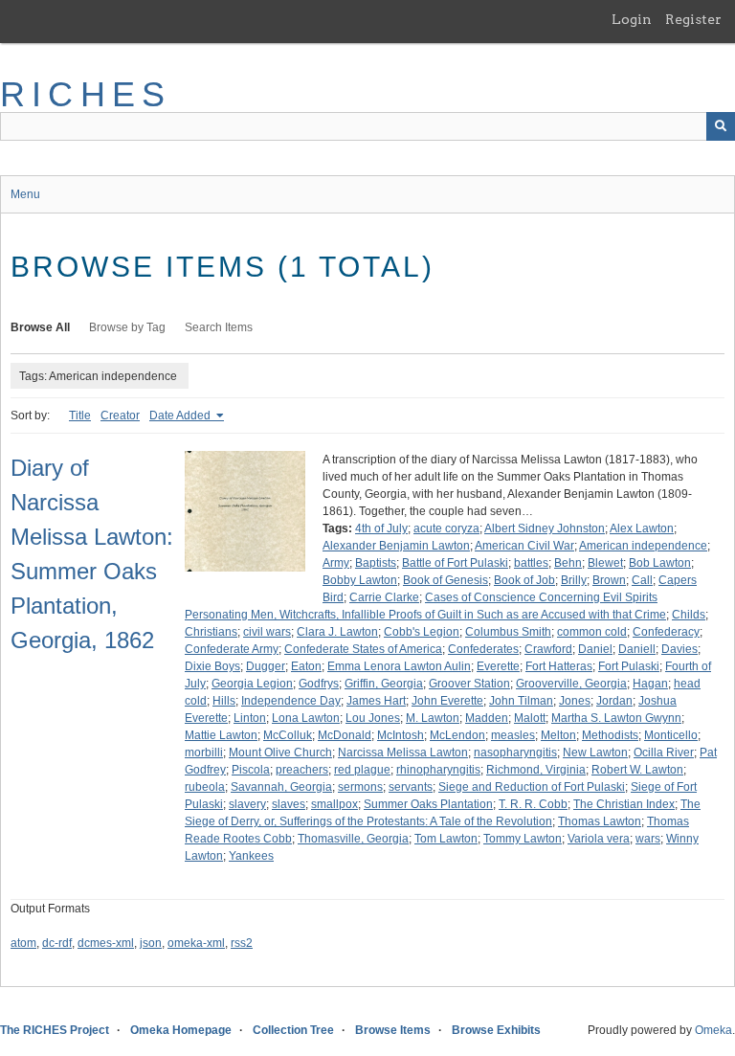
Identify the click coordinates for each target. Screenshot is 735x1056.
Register (693, 19)
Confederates (483, 649)
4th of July (381, 528)
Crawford (548, 649)
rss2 (242, 943)
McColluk (287, 735)
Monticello (671, 735)
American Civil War (524, 545)
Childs (688, 614)
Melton (558, 735)
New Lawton (595, 752)
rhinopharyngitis (438, 769)
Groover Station (469, 683)
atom (23, 943)
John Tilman (521, 701)
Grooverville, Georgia (571, 683)
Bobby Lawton (360, 580)
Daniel (595, 649)
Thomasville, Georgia (353, 838)
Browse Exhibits (496, 1030)
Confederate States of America (363, 649)
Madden (486, 718)
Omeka (713, 1030)
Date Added (181, 415)
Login (632, 19)
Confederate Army (231, 649)
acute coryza (446, 528)
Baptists (375, 563)
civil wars (267, 632)
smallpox (334, 804)
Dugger (265, 666)
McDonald (344, 735)
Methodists (610, 735)
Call (642, 580)
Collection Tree (293, 1030)
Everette (498, 666)
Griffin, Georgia (384, 683)
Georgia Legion (252, 683)
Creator (120, 415)
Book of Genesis (445, 580)
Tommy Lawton (522, 838)
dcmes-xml (106, 943)
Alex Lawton (642, 528)
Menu (25, 194)
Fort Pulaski (628, 666)
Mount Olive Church (280, 752)
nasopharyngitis (515, 752)
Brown (609, 580)
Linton (250, 718)
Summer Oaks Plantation (428, 804)
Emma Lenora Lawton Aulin (399, 666)
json (151, 943)
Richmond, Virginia (536, 769)
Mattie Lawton (221, 735)
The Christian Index (624, 804)
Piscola (251, 769)
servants (411, 787)
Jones (574, 701)
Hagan (650, 683)
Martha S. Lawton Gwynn (616, 718)
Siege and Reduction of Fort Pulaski (531, 787)
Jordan (614, 701)
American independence (643, 545)
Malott (530, 718)
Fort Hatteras (558, 666)
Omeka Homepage (181, 1030)
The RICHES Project (54, 1030)
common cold (592, 632)
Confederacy (666, 632)
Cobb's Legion (421, 632)
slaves (288, 804)
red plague (362, 769)
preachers (302, 769)
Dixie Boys (212, 666)
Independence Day (291, 701)
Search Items (219, 327)
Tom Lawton (446, 838)
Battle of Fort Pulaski (455, 563)
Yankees (251, 856)
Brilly (574, 580)
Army (336, 563)
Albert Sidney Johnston (544, 528)
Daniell (637, 649)
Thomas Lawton (599, 821)
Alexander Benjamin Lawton (396, 545)
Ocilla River (664, 752)
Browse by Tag (127, 327)
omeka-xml (196, 943)
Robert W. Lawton (637, 769)
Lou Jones (372, 718)
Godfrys (319, 683)
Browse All (40, 327)
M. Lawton (432, 718)
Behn (568, 563)
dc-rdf (57, 943)
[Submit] (720, 126)
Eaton (306, 666)
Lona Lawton (306, 718)
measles (513, 735)
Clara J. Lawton (337, 632)
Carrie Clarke (384, 597)
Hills (223, 701)
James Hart (376, 701)
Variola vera (599, 838)
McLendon (457, 735)
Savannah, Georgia (281, 787)
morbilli (204, 752)
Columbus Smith (508, 632)
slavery (247, 804)
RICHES (85, 94)
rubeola (205, 787)
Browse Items (393, 1030)
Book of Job (524, 580)
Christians (211, 632)
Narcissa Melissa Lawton (403, 752)
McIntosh (400, 735)
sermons (360, 787)
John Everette (447, 701)
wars (647, 838)
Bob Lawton (660, 563)
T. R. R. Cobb (533, 804)
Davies (679, 649)
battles (531, 563)
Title (80, 415)
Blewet (605, 563)
